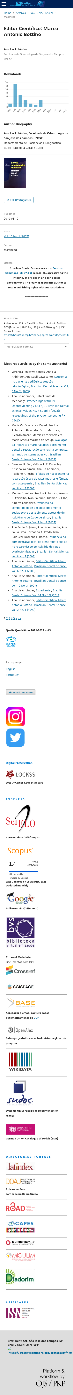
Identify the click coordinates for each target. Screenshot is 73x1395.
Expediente (43, 590)
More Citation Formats (20, 346)
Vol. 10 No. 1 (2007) (42, 13)
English (11, 669)
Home (7, 13)
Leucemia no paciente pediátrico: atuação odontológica (39, 381)
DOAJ (37, 1017)
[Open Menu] (4, 4)
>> (19, 618)
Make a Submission (21, 692)
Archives (21, 13)
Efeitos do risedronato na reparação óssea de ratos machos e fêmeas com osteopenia (40, 478)
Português (12, 675)
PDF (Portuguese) (20, 200)
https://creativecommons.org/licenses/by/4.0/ (40, 1353)
